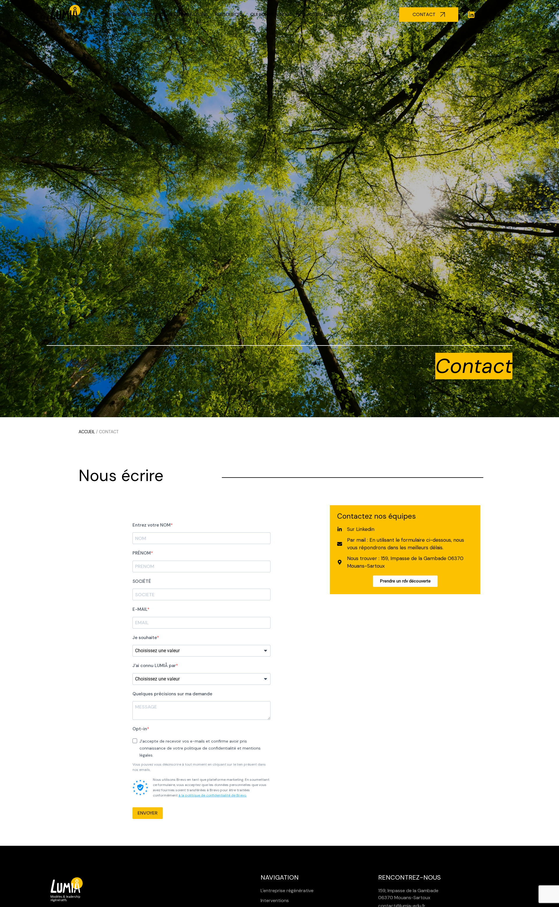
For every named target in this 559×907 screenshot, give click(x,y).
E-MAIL (139, 609)
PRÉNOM (141, 553)
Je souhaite (144, 638)
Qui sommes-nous (271, 14)
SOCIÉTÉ (141, 581)
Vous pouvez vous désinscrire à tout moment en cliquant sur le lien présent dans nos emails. (199, 767)
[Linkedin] (471, 14)
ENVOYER (148, 813)
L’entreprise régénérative (133, 14)
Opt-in (139, 729)
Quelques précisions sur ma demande (172, 694)
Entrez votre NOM (151, 525)
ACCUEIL (87, 431)
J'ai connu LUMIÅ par (154, 666)
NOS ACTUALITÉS (314, 14)
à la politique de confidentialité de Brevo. (212, 795)
